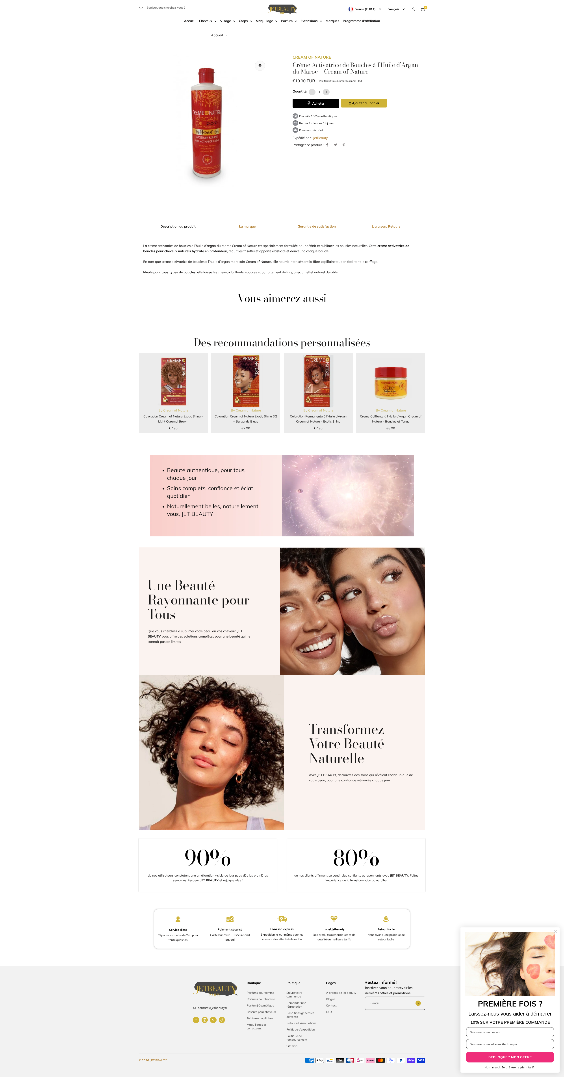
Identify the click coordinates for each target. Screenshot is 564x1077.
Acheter (318, 103)
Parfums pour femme (260, 992)
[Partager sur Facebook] (327, 144)
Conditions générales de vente (300, 1014)
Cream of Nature (312, 57)
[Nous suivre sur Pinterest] (213, 1020)
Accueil (189, 21)
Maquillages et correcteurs (256, 1026)
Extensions (309, 21)
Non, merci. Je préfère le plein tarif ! (510, 1067)
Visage (225, 21)
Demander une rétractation (296, 1004)
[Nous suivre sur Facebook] (196, 1020)
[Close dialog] (555, 931)
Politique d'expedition (300, 1029)
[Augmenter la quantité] (326, 92)
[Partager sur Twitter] (335, 144)
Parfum (287, 21)
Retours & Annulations (301, 1023)
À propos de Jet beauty (341, 992)
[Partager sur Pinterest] (344, 144)
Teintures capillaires (260, 1018)
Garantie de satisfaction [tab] (317, 226)
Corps (243, 21)
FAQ (329, 1012)
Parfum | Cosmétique (260, 1005)
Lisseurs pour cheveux (261, 1012)
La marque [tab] (247, 226)
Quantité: (300, 91)
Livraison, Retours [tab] (386, 226)
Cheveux (205, 21)
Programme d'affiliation (361, 21)
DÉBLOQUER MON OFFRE (510, 1057)
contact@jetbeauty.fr (212, 1008)
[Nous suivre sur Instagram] (205, 1020)
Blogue (330, 999)
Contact (331, 1005)
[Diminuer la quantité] (312, 92)
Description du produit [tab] (178, 226)
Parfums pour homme (261, 999)
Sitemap (291, 1046)
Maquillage (264, 21)
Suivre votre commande (294, 994)
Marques (332, 21)
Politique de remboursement (296, 1037)
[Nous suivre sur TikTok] (222, 1020)
